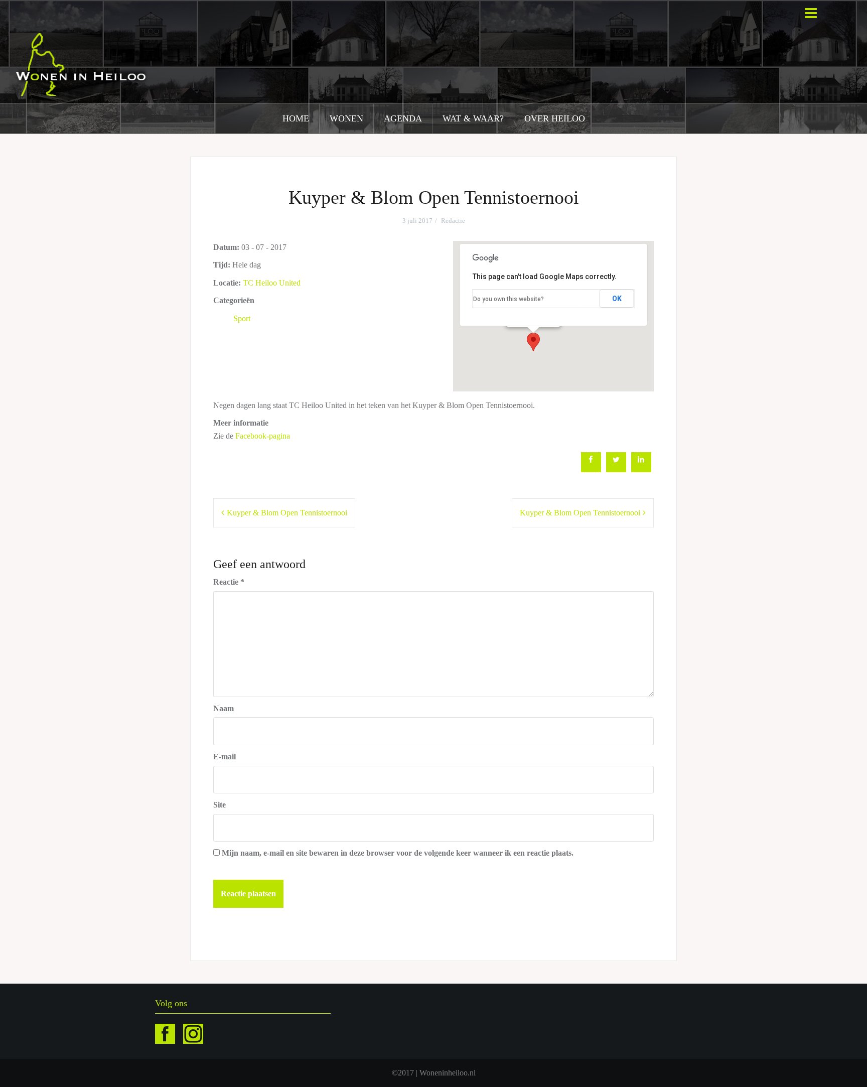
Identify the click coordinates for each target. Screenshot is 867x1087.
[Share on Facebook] (591, 469)
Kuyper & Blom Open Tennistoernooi (287, 512)
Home (295, 118)
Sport (241, 318)
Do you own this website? (508, 299)
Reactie (228, 582)
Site (219, 804)
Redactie (453, 220)
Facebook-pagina (262, 436)
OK (617, 299)
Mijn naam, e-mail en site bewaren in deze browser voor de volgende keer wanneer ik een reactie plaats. (397, 853)
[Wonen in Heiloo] (81, 63)
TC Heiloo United (272, 283)
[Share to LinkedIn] (641, 469)
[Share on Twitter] (616, 469)
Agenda (403, 118)
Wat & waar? (473, 118)
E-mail (224, 756)
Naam (223, 708)
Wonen (346, 118)
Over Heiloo (554, 118)
